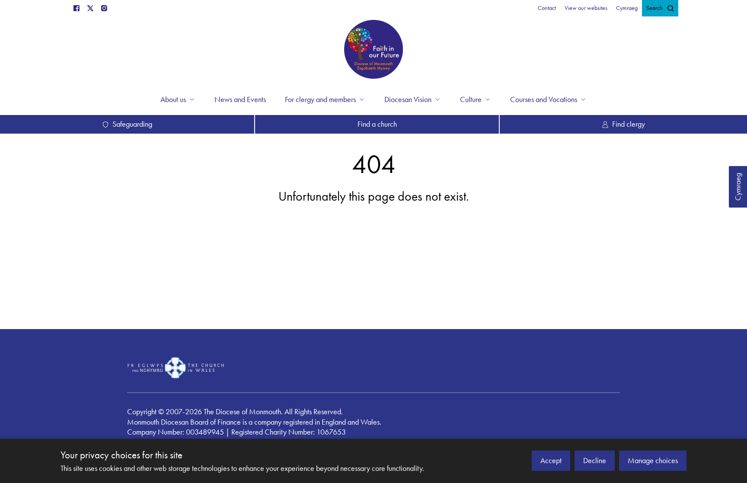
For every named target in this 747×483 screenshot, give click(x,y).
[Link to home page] (373, 50)
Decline (594, 460)
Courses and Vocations (543, 99)
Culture (471, 99)
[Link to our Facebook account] (76, 8)
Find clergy (628, 124)
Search (654, 8)
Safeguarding (132, 124)
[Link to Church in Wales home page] (175, 367)
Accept (551, 460)
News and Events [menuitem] (240, 99)
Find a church (377, 124)
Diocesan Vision (407, 99)
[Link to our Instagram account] (104, 8)
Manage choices (653, 460)
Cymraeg (738, 187)
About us (173, 99)
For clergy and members (320, 99)
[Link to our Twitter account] (90, 8)
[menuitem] (546, 8)
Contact (547, 8)
